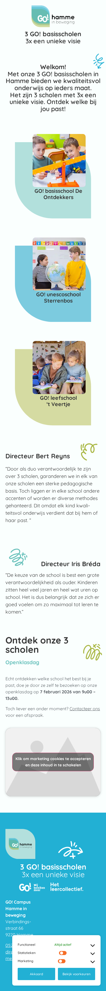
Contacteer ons (85, 708)
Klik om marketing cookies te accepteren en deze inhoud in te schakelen (53, 761)
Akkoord (36, 974)
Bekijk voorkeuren (77, 974)
